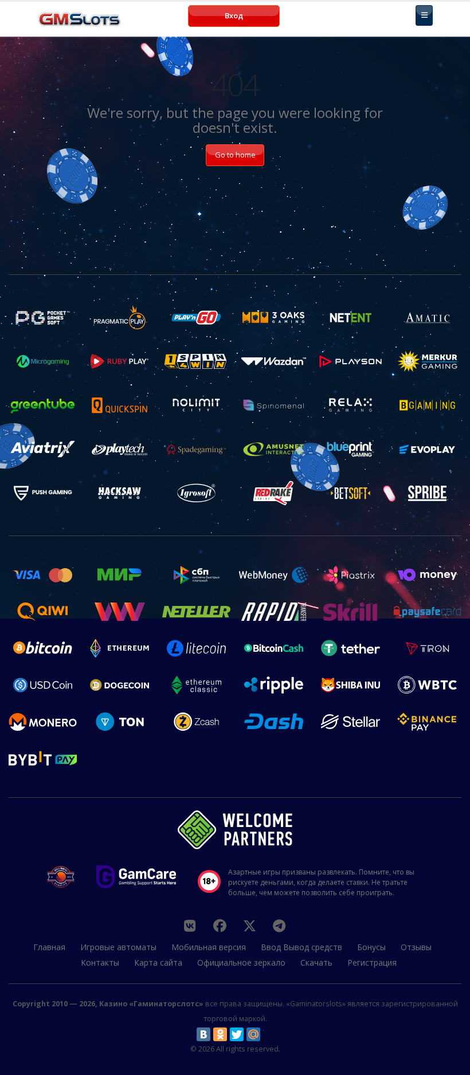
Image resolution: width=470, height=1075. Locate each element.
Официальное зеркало (241, 962)
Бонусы (371, 947)
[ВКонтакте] (203, 1034)
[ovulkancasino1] (189, 925)
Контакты (100, 962)
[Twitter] (237, 1034)
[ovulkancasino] (219, 925)
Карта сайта (158, 962)
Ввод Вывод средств (301, 947)
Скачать (316, 962)
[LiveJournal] (270, 1034)
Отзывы (416, 947)
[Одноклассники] (220, 1034)
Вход (234, 15)
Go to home (235, 154)
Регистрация (372, 962)
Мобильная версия (208, 947)
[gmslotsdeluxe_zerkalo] (279, 925)
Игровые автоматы (118, 947)
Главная (49, 947)
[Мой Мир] (253, 1034)
